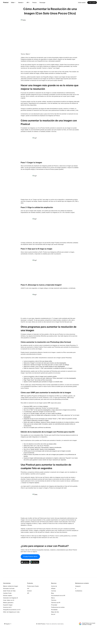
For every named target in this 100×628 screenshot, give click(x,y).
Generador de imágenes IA (10, 598)
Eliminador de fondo (8, 588)
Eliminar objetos (7, 595)
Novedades (54, 609)
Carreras (53, 591)
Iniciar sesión (82, 2)
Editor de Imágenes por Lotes (11, 612)
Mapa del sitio (55, 612)
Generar (20, 2)
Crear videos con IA (8, 600)
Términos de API (55, 602)
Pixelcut (5, 2)
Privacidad (54, 605)
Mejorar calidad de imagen (10, 586)
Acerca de (54, 586)
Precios (34, 2)
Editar (12, 2)
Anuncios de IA (7, 607)
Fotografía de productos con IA (11, 609)
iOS (28, 588)
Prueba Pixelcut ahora (30, 556)
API (27, 2)
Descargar (42, 2)
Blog (52, 593)
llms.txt (53, 614)
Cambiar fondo (7, 593)
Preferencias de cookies (57, 607)
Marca (53, 598)
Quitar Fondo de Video (9, 591)
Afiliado (53, 588)
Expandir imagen (7, 605)
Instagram (78, 586)
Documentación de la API (58, 595)
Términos (53, 600)
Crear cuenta (92, 2)
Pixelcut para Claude (33, 586)
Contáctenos (78, 591)
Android (29, 591)
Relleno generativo (8, 602)
